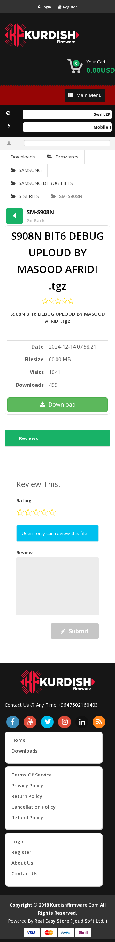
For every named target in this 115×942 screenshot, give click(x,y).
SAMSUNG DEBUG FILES (46, 183)
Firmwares (67, 156)
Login (46, 6)
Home (19, 740)
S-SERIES (29, 196)
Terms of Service (32, 774)
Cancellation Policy (34, 807)
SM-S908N (70, 196)
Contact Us (25, 873)
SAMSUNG (30, 170)
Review (24, 552)
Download (62, 404)
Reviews (28, 438)
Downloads (23, 156)
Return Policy (27, 796)
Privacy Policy (27, 785)
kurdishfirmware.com (74, 905)
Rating (24, 500)
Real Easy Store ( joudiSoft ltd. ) (70, 921)
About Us (22, 862)
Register (70, 6)
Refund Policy (27, 817)
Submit (79, 631)
